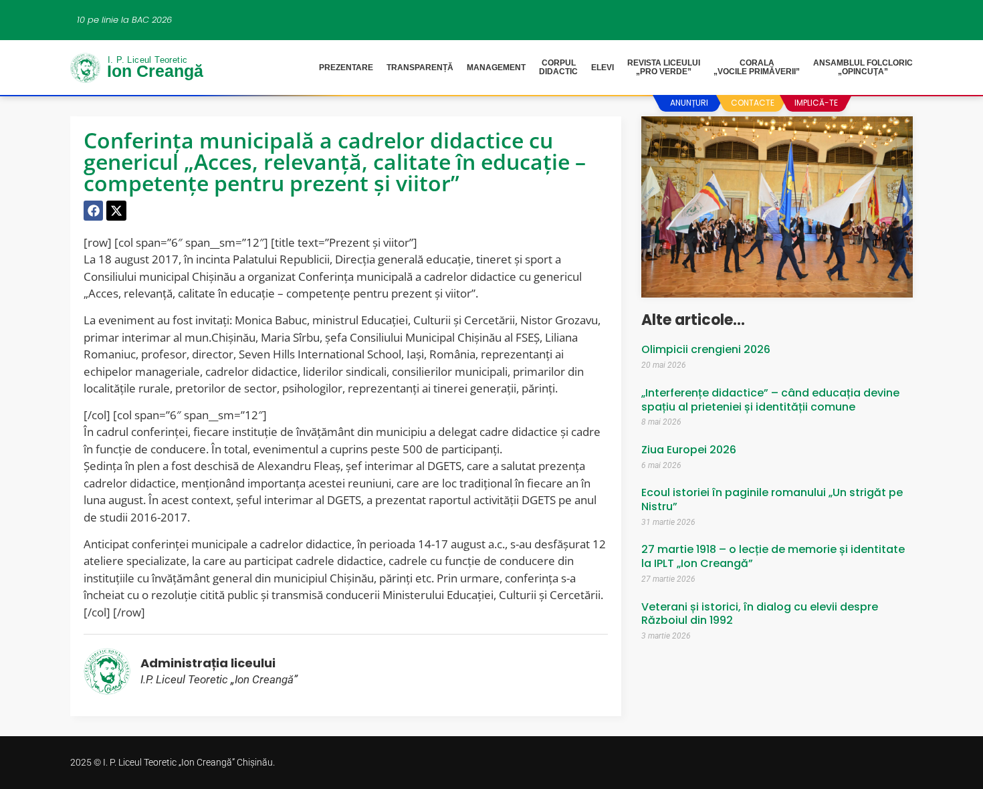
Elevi (602, 67)
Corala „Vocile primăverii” (757, 67)
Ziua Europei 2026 (688, 449)
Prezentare (346, 67)
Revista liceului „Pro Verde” (663, 67)
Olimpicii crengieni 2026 (705, 349)
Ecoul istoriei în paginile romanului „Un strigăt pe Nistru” (772, 499)
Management (496, 67)
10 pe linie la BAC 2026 (124, 19)
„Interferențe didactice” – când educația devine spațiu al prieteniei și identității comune (770, 400)
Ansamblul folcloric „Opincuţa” (863, 67)
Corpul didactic (558, 67)
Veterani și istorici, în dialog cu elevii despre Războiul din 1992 (759, 614)
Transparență (420, 67)
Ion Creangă (155, 69)
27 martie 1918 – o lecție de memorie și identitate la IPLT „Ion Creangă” (773, 556)
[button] (93, 210)
